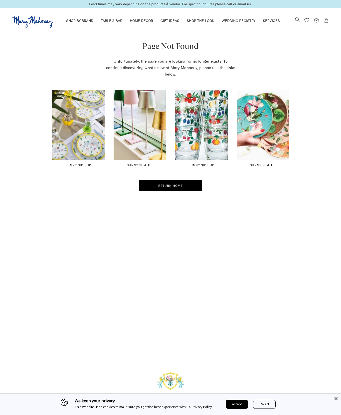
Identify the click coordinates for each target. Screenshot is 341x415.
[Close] (336, 398)
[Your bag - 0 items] (326, 21)
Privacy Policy (202, 407)
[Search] (297, 20)
